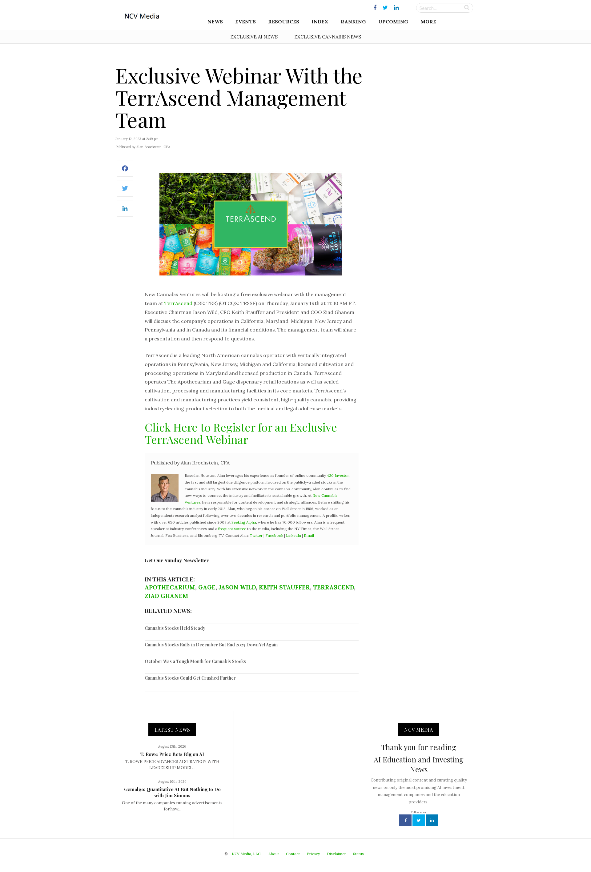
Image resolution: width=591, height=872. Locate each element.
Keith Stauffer (284, 587)
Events (245, 21)
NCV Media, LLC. (246, 853)
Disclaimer (336, 853)
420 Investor (338, 475)
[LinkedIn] (125, 211)
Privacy (313, 853)
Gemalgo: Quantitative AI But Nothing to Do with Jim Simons (172, 792)
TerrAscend (178, 303)
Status (358, 853)
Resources (283, 21)
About (273, 853)
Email (309, 535)
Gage (206, 587)
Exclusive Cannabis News (327, 37)
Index (320, 21)
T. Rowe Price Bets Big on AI (172, 754)
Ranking (353, 21)
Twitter (256, 535)
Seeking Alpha (243, 522)
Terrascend (333, 587)
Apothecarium (170, 587)
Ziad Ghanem (166, 596)
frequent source (232, 528)
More (428, 21)
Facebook (274, 535)
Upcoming (393, 21)
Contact (293, 853)
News (215, 21)
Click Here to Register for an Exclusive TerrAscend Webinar (241, 433)
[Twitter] (125, 191)
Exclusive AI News (254, 37)
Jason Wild (237, 587)
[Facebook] (125, 171)
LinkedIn (293, 535)
